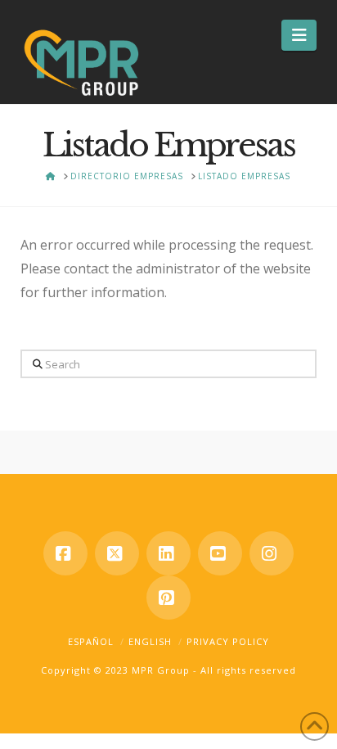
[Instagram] (271, 553)
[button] (299, 35)
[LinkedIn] (168, 553)
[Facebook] (65, 553)
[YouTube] (220, 553)
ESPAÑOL (91, 641)
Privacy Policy (227, 641)
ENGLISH (150, 641)
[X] (117, 553)
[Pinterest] (168, 597)
